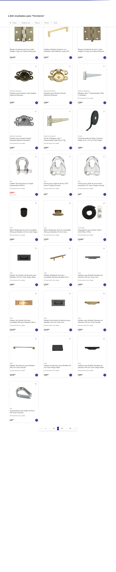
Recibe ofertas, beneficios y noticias (16, 517)
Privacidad (6, 569)
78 (70, 451)
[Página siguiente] (74, 451)
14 (58, 451)
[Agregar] (36, 79)
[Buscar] (111, 11)
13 (54, 451)
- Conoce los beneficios (102, 2)
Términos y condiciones (96, 569)
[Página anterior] (41, 451)
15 (62, 451)
